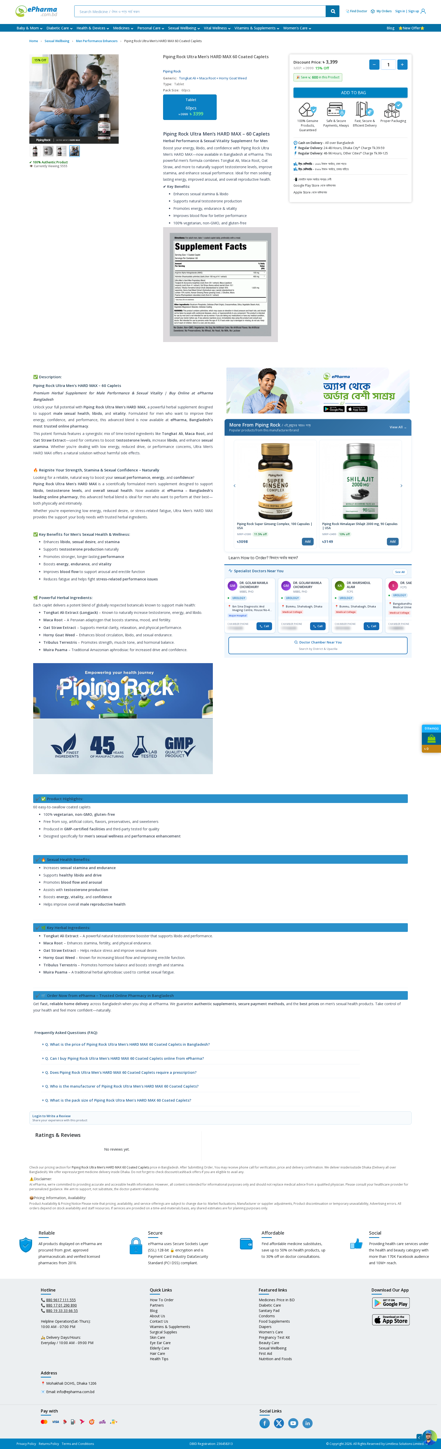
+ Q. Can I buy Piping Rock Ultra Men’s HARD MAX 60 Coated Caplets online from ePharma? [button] (123, 1058)
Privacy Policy (26, 1444)
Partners (157, 1305)
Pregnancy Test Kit (274, 1337)
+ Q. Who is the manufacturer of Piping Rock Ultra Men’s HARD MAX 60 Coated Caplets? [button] (120, 1086)
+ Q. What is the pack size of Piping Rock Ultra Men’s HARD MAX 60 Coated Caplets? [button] (116, 1100)
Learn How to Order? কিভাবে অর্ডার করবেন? (262, 558)
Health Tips (159, 1358)
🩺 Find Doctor (356, 11)
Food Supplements (274, 1321)
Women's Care (295, 28)
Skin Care (157, 1337)
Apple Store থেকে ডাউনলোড (310, 192)
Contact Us (159, 1321)
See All (400, 572)
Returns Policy (49, 1444)
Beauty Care (269, 1342)
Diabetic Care (57, 28)
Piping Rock (172, 71)
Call (266, 626)
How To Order (162, 1299)
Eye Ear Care (160, 1342)
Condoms (267, 1315)
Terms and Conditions (78, 1444)
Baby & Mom (28, 28)
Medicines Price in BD (277, 1299)
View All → (398, 427)
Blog (391, 28)
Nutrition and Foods (275, 1358)
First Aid (265, 1353)
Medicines (121, 28)
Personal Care (149, 28)
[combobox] (200, 11)
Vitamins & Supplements (255, 28)
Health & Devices (91, 28)
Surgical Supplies (163, 1332)
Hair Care (157, 1353)
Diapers (265, 1326)
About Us (157, 1315)
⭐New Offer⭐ (411, 28)
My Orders (384, 11)
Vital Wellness (215, 28)
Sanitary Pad (269, 1310)
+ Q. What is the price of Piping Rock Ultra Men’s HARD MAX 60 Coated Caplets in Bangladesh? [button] (126, 1044)
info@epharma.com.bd (75, 1391)
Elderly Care (159, 1348)
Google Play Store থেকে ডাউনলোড (314, 185)
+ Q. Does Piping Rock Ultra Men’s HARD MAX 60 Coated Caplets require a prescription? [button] (119, 1072)
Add (308, 541)
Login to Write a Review (59, 1118)
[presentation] (234, 485)
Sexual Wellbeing (182, 28)
